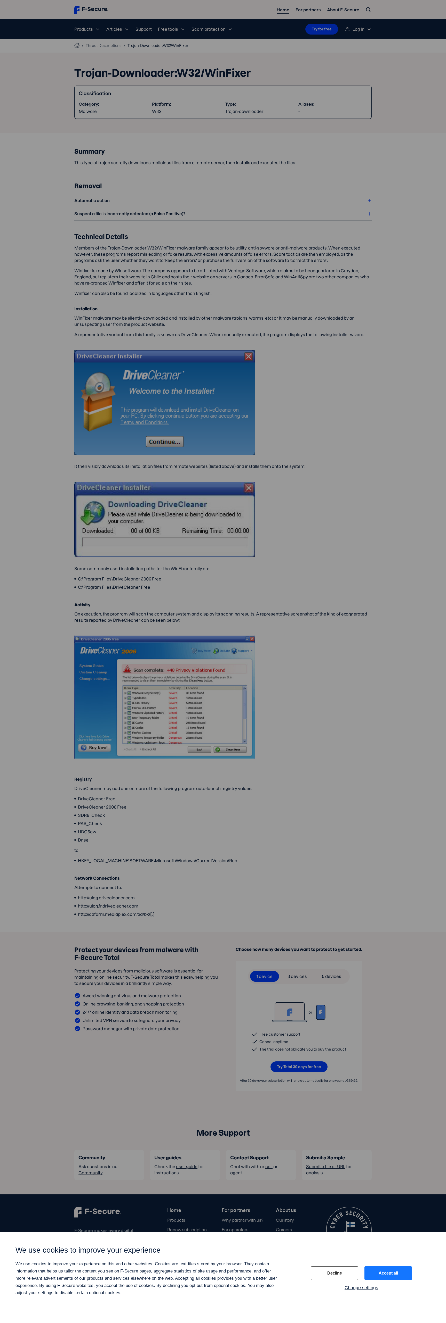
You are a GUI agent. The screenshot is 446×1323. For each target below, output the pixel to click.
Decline (334, 1273)
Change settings (361, 1287)
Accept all (388, 1273)
